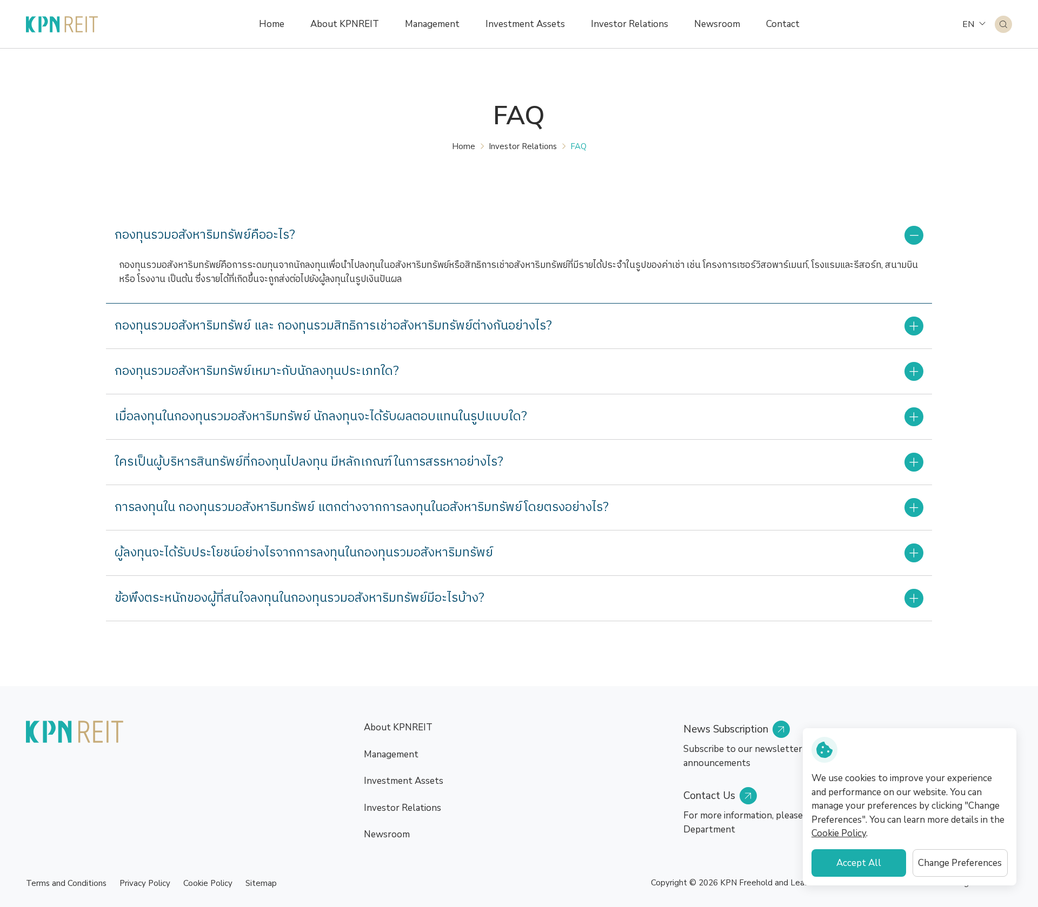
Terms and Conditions (66, 883)
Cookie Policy (207, 883)
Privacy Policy (144, 883)
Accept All (858, 863)
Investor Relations (523, 146)
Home (463, 146)
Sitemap (261, 883)
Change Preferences (960, 863)
